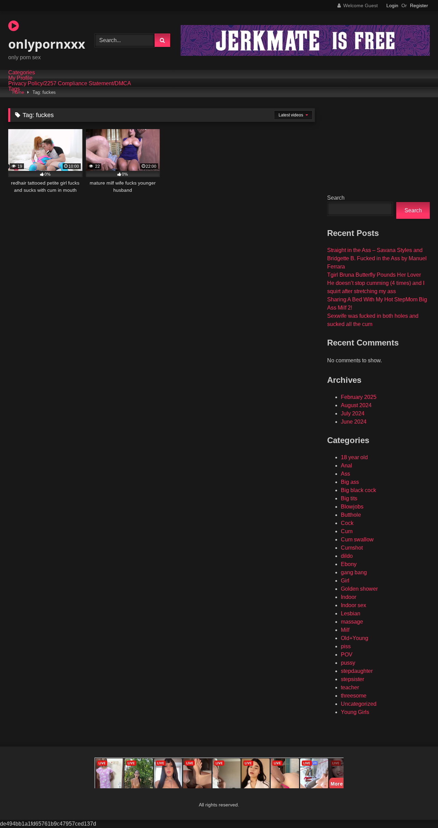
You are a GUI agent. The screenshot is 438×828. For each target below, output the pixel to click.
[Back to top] (416, 807)
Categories (21, 72)
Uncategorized (358, 704)
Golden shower (359, 589)
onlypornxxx (46, 44)
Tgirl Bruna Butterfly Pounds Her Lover (374, 275)
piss (346, 646)
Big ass (350, 482)
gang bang (354, 572)
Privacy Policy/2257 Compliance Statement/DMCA (69, 83)
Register (419, 5)
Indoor (348, 597)
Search (336, 198)
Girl (345, 581)
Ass (345, 474)
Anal (346, 465)
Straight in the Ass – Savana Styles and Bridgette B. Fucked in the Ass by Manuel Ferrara (377, 258)
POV (346, 654)
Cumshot (352, 548)
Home (18, 92)
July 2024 (352, 413)
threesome (353, 696)
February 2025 (358, 397)
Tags (14, 89)
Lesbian (350, 613)
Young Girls (355, 712)
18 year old (354, 457)
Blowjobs (352, 507)
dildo (347, 556)
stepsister (352, 679)
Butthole (351, 515)
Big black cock (358, 490)
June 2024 (353, 422)
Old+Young (354, 638)
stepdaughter (357, 671)
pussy (348, 663)
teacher (350, 687)
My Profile (20, 78)
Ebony (349, 564)
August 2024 (356, 405)
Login (392, 5)
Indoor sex (353, 605)
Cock (347, 523)
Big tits (349, 498)
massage (352, 622)
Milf (345, 630)
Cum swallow (357, 539)
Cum (346, 531)
